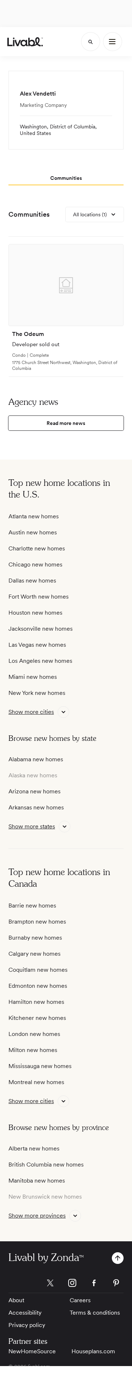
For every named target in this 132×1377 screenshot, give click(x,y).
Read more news (66, 423)
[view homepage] (25, 41)
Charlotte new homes (36, 548)
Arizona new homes (34, 791)
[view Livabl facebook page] (94, 1284)
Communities (29, 214)
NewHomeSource (32, 1351)
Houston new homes (35, 612)
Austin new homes (32, 532)
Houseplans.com (93, 1351)
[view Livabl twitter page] (50, 1284)
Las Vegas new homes (37, 644)
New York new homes (36, 692)
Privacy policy (26, 1325)
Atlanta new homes (33, 516)
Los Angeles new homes (40, 660)
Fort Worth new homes (38, 596)
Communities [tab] (66, 178)
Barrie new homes (32, 905)
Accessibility (24, 1312)
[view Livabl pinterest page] (116, 1284)
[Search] (90, 41)
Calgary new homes (34, 953)
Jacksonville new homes (40, 628)
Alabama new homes (35, 759)
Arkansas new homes (36, 807)
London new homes (34, 1033)
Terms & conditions (95, 1312)
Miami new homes (32, 676)
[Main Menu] (112, 41)
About (16, 1300)
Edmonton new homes (37, 985)
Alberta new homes (33, 1148)
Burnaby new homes (35, 937)
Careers (80, 1300)
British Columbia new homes (46, 1164)
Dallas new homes (32, 580)
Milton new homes (32, 1050)
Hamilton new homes (36, 1001)
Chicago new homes (35, 564)
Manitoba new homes (36, 1180)
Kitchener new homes (37, 1017)
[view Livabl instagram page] (72, 1284)
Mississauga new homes (40, 1066)
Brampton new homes (37, 921)
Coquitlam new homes (37, 969)
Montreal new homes (36, 1082)
